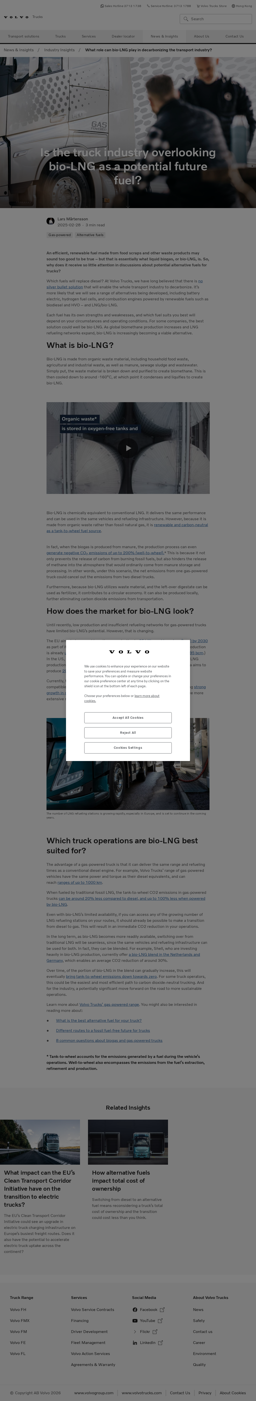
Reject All (128, 733)
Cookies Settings (128, 748)
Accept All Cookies (128, 718)
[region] (128, 700)
